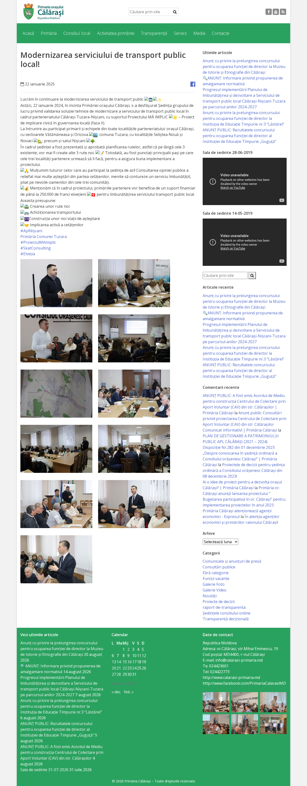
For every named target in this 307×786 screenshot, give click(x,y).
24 (134, 668)
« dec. (116, 692)
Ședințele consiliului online (226, 613)
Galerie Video (214, 590)
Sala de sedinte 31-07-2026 (44, 769)
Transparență (154, 33)
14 (119, 661)
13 (114, 661)
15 (125, 661)
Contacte (220, 33)
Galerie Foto (213, 584)
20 (114, 668)
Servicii (180, 33)
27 (114, 674)
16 (129, 661)
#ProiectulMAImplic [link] (38, 242)
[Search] (175, 12)
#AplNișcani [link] (31, 230)
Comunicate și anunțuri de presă (232, 561)
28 (119, 674)
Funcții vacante (216, 578)
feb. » (129, 692)
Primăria (49, 33)
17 (134, 661)
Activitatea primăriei (115, 33)
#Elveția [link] (27, 253)
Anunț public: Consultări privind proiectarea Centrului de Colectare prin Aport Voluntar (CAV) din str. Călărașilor (244, 418)
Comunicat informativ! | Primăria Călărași (240, 430)
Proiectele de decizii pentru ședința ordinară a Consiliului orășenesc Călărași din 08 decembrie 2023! (244, 470)
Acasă (28, 33)
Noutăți (210, 595)
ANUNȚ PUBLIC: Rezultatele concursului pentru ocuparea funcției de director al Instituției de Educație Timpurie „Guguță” (239, 135)
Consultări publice (219, 567)
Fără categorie (216, 572)
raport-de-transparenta (224, 607)
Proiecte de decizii (219, 601)
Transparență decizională (226, 618)
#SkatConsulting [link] (35, 248)
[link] (43, 236)
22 (125, 668)
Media (199, 33)
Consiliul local (76, 33)
